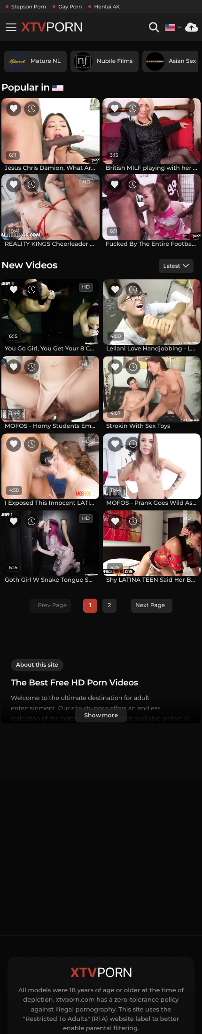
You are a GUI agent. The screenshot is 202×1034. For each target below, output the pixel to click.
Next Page (150, 605)
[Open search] (154, 27)
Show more (101, 715)
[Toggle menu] (11, 27)
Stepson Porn (28, 6)
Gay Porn (70, 6)
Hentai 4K (107, 6)
